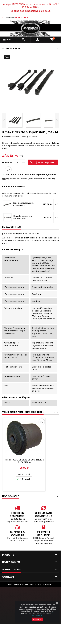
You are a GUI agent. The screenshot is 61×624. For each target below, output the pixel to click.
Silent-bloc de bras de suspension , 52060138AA (24, 461)
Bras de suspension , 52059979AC (23, 204)
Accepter (37, 619)
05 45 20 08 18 (21, 17)
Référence (7, 137)
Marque (26, 137)
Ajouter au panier (42, 162)
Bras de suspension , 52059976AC (23, 217)
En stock (19, 174)
